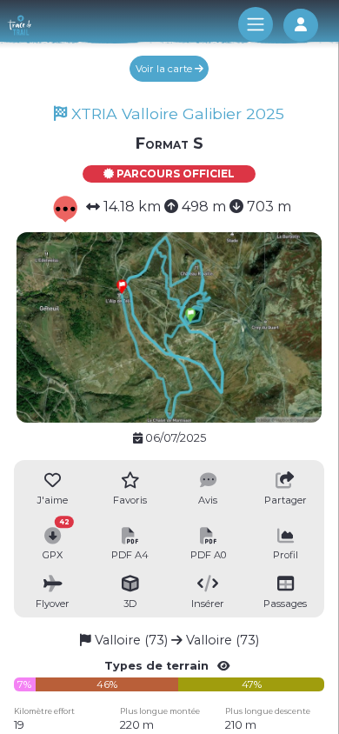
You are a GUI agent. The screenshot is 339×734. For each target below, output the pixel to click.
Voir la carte (165, 69)
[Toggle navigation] (255, 24)
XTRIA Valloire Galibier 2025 (175, 113)
